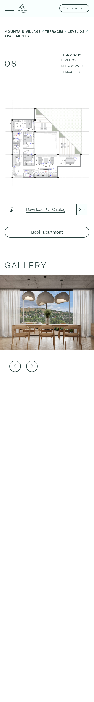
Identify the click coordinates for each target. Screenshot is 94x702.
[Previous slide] (15, 366)
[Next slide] (32, 366)
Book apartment (47, 232)
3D (82, 209)
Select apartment (74, 8)
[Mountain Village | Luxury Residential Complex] (23, 8)
